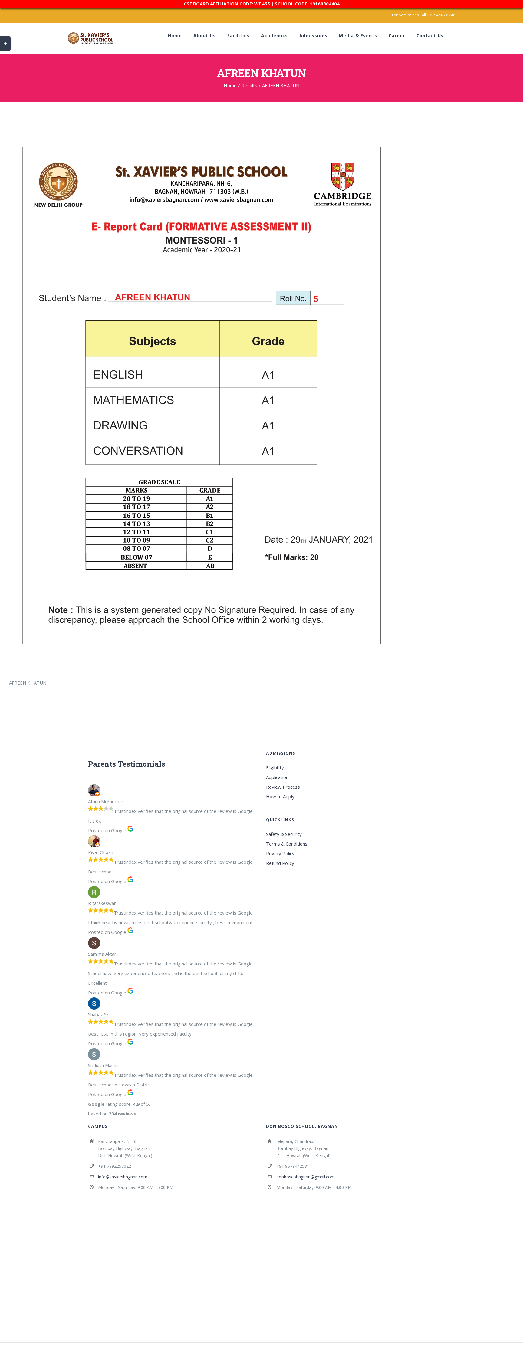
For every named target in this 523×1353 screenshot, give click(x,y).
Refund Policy (280, 863)
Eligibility (275, 767)
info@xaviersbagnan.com (122, 1177)
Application (277, 777)
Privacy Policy (280, 853)
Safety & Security (284, 834)
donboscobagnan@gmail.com (305, 1177)
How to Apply (280, 796)
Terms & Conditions (287, 844)
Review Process (283, 787)
